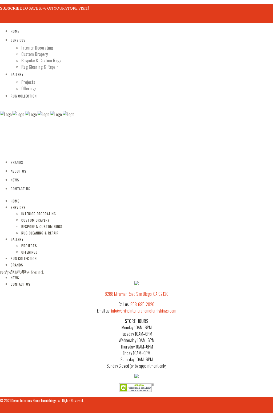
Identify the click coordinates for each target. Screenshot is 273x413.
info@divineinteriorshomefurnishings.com (143, 310)
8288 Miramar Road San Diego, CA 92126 (136, 294)
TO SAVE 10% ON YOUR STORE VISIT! (44, 8)
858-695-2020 (142, 304)
